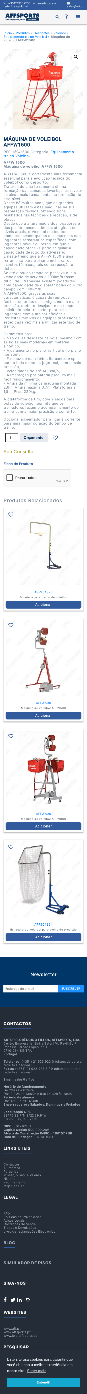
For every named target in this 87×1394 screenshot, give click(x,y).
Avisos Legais (14, 1220)
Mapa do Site (14, 1186)
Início (8, 33)
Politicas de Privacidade (22, 1217)
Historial (10, 1178)
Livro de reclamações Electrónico (29, 1231)
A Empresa (12, 1168)
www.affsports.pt (17, 1332)
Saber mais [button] (36, 1371)
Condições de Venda (20, 1224)
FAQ (7, 1213)
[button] (76, 57)
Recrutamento (14, 1182)
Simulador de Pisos (28, 1263)
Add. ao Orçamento (34, 437)
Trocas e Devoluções (20, 1227)
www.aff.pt (12, 1328)
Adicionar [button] (43, 605)
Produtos (23, 33)
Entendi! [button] (43, 1382)
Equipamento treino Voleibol (25, 36)
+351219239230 (30, 5)
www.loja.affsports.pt (20, 1335)
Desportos (42, 33)
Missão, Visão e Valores (22, 1175)
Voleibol (60, 33)
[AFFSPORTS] (22, 17)
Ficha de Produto (18, 464)
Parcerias (11, 1171)
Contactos (12, 1164)
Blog (9, 1242)
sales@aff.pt (75, 6)
